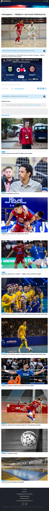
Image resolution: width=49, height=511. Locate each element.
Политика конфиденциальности (24, 500)
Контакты (24, 491)
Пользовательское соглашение (24, 494)
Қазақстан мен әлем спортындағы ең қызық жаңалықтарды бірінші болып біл (19, 50)
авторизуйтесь (27, 104)
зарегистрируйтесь (37, 104)
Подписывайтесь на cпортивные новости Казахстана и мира (15, 96)
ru (44, 1)
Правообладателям (24, 496)
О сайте (24, 489)
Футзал (7, 9)
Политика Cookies (24, 498)
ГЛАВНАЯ (2, 9)
